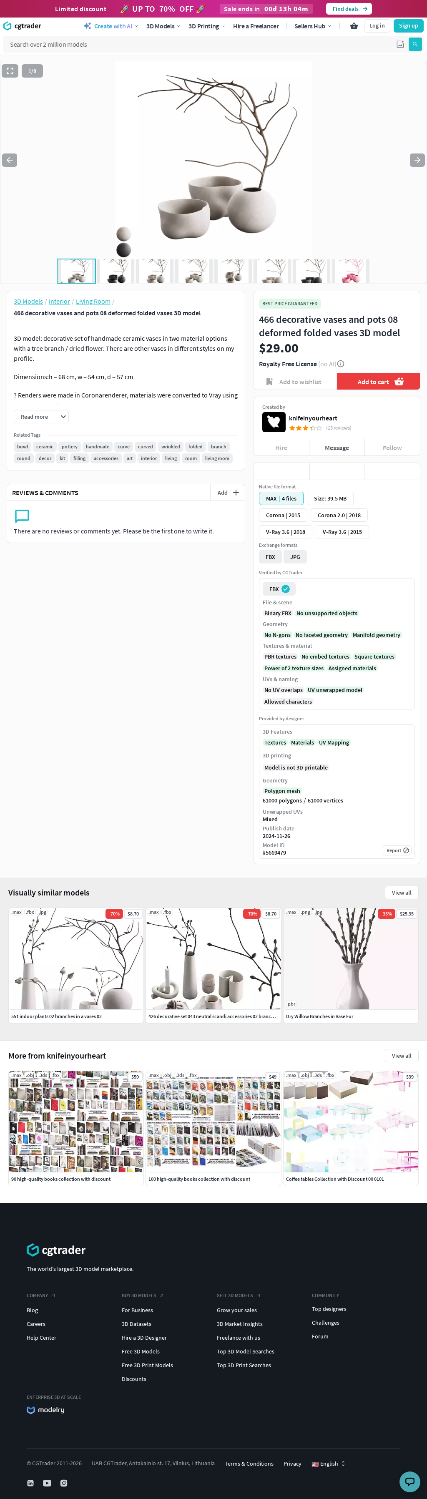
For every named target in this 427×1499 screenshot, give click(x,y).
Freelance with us (238, 1337)
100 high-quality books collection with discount (199, 1179)
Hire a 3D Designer (144, 1337)
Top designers (329, 1309)
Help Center (41, 1337)
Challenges (325, 1322)
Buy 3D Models (139, 1295)
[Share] (392, 471)
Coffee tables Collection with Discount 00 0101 (335, 1179)
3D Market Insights (240, 1324)
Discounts (134, 1379)
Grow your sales (237, 1310)
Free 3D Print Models (147, 1365)
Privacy (292, 1463)
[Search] (415, 44)
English (324, 1464)
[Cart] (354, 26)
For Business (137, 1310)
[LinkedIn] (31, 1483)
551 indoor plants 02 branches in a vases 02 (56, 1016)
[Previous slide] (9, 160)
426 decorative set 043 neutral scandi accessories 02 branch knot (216, 1016)
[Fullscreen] (10, 71)
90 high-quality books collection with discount (61, 1179)
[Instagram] (64, 1483)
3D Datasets (136, 1324)
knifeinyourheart (313, 418)
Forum (320, 1336)
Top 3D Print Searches (244, 1365)
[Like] (281, 471)
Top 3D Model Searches (245, 1351)
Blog (32, 1310)
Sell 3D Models (235, 1295)
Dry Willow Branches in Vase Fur (319, 1016)
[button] (400, 44)
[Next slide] (417, 160)
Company (37, 1295)
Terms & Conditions (249, 1463)
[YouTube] (48, 1483)
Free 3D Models (141, 1351)
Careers (36, 1324)
